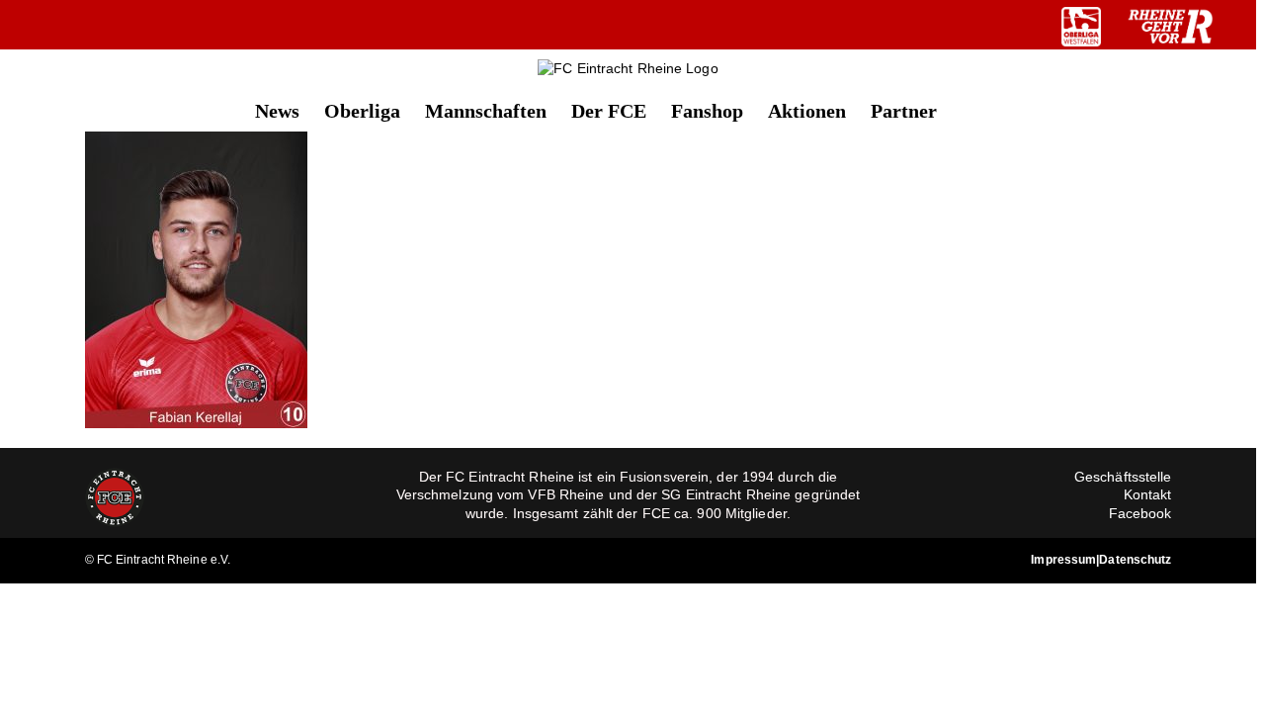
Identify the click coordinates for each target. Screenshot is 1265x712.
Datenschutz (1135, 560)
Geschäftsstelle (1123, 477)
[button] (969, 109)
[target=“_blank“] (1081, 26)
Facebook (1140, 513)
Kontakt (1148, 494)
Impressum (1063, 560)
